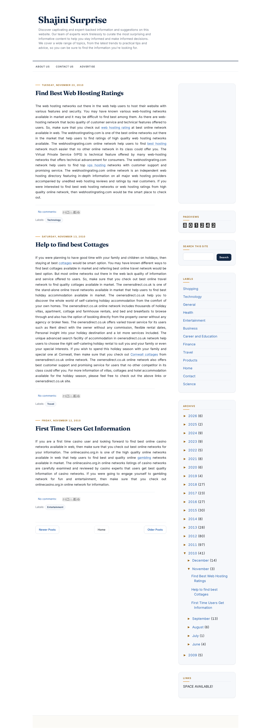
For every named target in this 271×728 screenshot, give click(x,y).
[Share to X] (71, 212)
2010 (193, 553)
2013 (193, 527)
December (201, 560)
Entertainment (55, 507)
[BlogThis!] (68, 212)
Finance (189, 344)
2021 (193, 459)
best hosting (156, 143)
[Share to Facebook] (75, 212)
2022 (193, 450)
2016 (193, 502)
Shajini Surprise (72, 19)
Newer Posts (47, 529)
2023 (193, 441)
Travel (50, 404)
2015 (193, 510)
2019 (193, 476)
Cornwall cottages (144, 354)
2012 (193, 536)
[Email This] (64, 212)
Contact (189, 376)
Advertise (87, 66)
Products (190, 360)
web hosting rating (115, 127)
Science (189, 384)
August (198, 627)
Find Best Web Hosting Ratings (79, 93)
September (201, 619)
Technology (54, 220)
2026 (193, 416)
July (196, 636)
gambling (144, 457)
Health (188, 312)
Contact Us (65, 66)
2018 (193, 484)
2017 (193, 493)
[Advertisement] (207, 143)
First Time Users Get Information (82, 428)
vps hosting (96, 165)
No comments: (47, 211)
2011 (193, 545)
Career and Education (200, 336)
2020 (193, 467)
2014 (193, 519)
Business (190, 328)
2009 (193, 655)
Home (101, 529)
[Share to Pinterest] (78, 212)
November (201, 569)
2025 (193, 424)
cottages (65, 263)
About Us (43, 66)
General (189, 304)
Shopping (190, 289)
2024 (193, 433)
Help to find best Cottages (72, 244)
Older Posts (155, 529)
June (196, 644)
